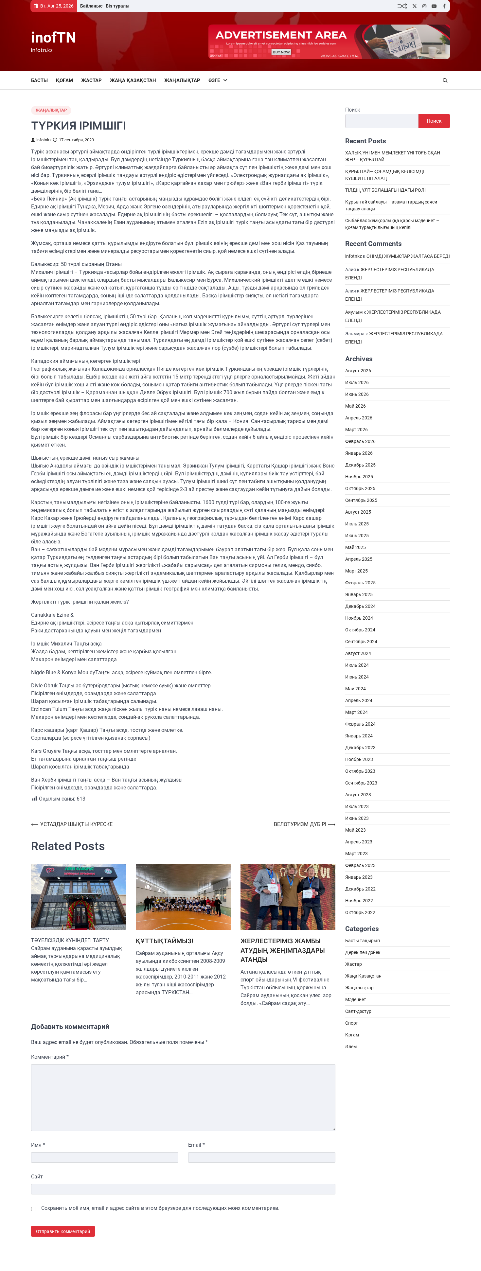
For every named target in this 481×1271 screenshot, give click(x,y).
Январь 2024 (359, 736)
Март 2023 (356, 853)
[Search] (445, 80)
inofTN (53, 37)
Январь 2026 (359, 453)
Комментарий (50, 1057)
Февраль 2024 (360, 724)
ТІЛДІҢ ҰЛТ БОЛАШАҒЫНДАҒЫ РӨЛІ (385, 190)
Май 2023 (355, 830)
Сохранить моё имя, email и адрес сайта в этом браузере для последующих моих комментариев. (160, 1208)
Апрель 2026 (358, 418)
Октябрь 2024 (360, 630)
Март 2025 (356, 571)
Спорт (351, 1023)
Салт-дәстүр (358, 1011)
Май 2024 (355, 689)
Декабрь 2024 (360, 606)
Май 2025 (355, 547)
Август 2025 (358, 512)
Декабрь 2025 (360, 465)
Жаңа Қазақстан (133, 80)
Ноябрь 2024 (359, 618)
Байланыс (91, 6)
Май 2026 (355, 406)
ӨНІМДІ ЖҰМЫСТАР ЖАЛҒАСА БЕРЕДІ (408, 256)
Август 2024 (358, 653)
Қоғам (64, 80)
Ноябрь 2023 (359, 759)
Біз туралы (118, 6)
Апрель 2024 (358, 700)
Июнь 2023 (357, 818)
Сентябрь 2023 (361, 783)
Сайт (37, 1177)
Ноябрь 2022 (359, 901)
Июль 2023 (357, 806)
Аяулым (354, 312)
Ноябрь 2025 (359, 477)
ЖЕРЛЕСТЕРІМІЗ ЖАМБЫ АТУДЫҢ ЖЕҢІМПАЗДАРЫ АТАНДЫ (282, 950)
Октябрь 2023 (360, 771)
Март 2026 (356, 429)
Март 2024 (356, 712)
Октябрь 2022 (360, 912)
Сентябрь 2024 (361, 641)
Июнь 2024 (357, 677)
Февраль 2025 (360, 583)
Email (196, 1145)
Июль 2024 (357, 665)
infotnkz (43, 139)
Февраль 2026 (360, 441)
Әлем (351, 1047)
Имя (38, 1145)
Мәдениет (355, 999)
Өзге (214, 80)
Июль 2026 (357, 382)
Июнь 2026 (357, 394)
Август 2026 (358, 371)
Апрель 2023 (358, 842)
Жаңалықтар (182, 80)
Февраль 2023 (360, 865)
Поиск (352, 110)
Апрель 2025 (358, 559)
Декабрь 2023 (360, 747)
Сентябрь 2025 (361, 500)
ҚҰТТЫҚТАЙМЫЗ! (164, 941)
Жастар (91, 80)
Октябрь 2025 (360, 488)
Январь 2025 (359, 594)
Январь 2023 (359, 877)
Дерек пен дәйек (363, 952)
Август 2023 (358, 795)
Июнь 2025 (357, 535)
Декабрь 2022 (360, 889)
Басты (39, 80)
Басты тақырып (362, 941)
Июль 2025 (357, 524)
